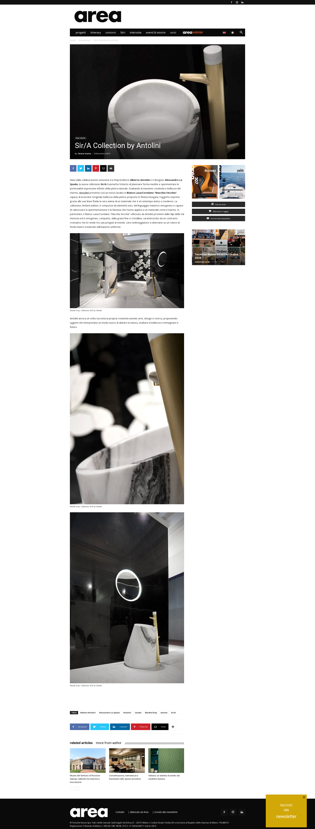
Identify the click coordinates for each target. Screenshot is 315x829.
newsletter (286, 816)
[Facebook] (231, 2)
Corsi (173, 32)
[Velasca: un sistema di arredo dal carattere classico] (166, 760)
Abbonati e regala (220, 211)
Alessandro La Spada (109, 712)
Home (73, 40)
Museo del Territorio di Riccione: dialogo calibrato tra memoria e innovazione (85, 778)
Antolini (84, 192)
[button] (241, 32)
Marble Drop (151, 712)
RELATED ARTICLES (81, 743)
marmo (163, 712)
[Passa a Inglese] (224, 32)
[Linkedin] (242, 2)
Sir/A (173, 712)
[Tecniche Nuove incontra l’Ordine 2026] (218, 247)
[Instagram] (236, 2)
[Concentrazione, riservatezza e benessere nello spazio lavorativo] (127, 760)
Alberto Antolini (88, 712)
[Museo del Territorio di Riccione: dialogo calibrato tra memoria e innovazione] (88, 760)
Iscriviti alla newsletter (220, 218)
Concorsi (110, 32)
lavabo (138, 712)
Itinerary (95, 32)
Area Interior (193, 32)
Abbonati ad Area (139, 812)
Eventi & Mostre (156, 32)
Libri (122, 32)
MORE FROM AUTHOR (109, 743)
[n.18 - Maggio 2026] (232, 182)
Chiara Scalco (84, 153)
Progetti (81, 32)
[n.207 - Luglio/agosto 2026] (205, 182)
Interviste (135, 32)
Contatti (120, 812)
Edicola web (220, 204)
